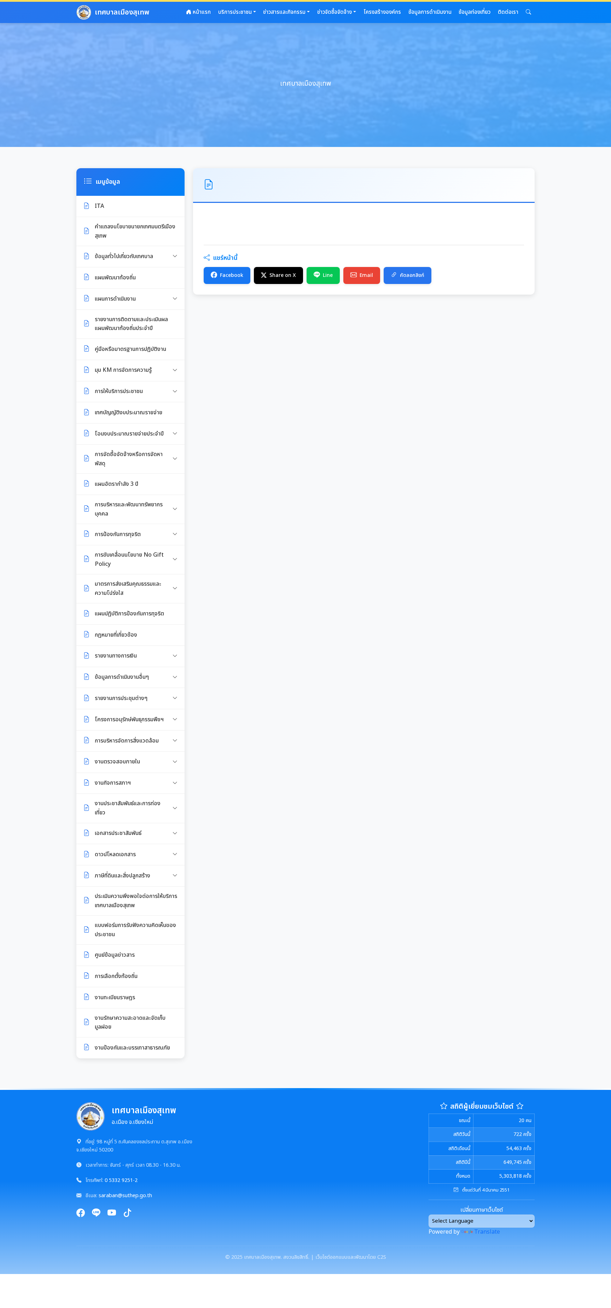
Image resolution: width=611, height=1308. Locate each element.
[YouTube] (111, 1213)
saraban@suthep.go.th (125, 1195)
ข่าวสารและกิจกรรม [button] (284, 12)
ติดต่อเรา (508, 12)
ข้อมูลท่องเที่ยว (474, 12)
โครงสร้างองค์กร (382, 12)
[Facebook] (80, 1213)
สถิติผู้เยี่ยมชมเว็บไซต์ (481, 1106)
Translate (487, 1232)
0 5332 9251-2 (121, 1180)
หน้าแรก (201, 12)
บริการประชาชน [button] (235, 12)
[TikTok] (127, 1213)
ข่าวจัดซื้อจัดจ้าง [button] (334, 12)
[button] (528, 12)
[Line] (96, 1213)
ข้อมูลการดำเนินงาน (430, 12)
